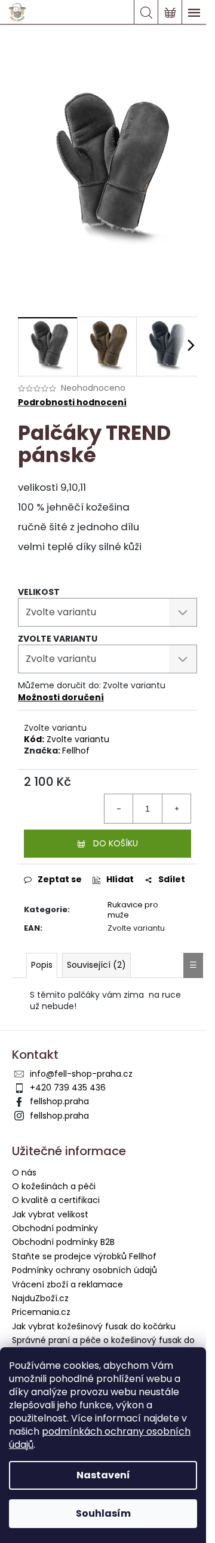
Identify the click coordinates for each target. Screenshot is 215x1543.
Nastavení (103, 1475)
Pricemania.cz (41, 1312)
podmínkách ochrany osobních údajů (100, 1437)
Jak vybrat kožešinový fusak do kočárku (94, 1326)
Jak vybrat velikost (50, 1214)
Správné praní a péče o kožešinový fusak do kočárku (103, 1345)
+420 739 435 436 (68, 1088)
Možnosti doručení (61, 697)
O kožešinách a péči (54, 1186)
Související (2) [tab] (96, 965)
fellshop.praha (59, 1101)
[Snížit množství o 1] (119, 808)
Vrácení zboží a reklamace (67, 1284)
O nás (24, 1172)
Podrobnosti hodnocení (72, 402)
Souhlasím (103, 1513)
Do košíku (115, 843)
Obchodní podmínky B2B (63, 1242)
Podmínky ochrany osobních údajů (84, 1270)
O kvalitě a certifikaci (56, 1200)
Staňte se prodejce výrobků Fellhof (84, 1256)
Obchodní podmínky (55, 1228)
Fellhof (76, 751)
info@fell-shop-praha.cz (81, 1074)
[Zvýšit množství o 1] (176, 808)
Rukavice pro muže (133, 910)
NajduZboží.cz (40, 1298)
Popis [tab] (42, 965)
